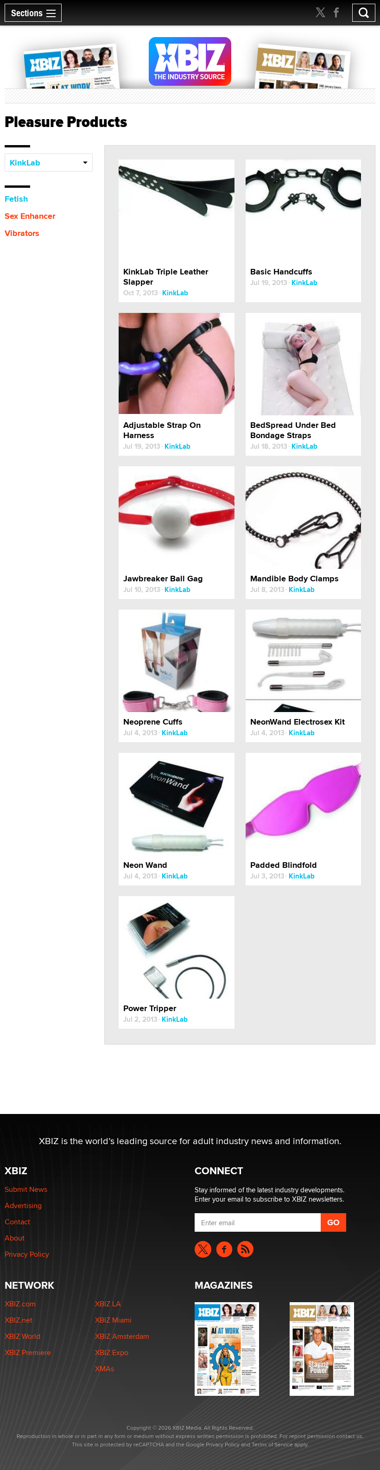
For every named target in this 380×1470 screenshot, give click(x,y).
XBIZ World (22, 1336)
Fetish (16, 199)
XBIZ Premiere (28, 1352)
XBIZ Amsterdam (122, 1336)
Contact (17, 1221)
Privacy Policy (27, 1254)
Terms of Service (272, 1444)
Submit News (26, 1189)
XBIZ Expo (111, 1352)
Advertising (23, 1205)
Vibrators (22, 233)
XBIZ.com (20, 1303)
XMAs (104, 1368)
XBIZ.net (18, 1320)
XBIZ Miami (113, 1320)
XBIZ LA (108, 1303)
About (15, 1238)
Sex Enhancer (30, 216)
